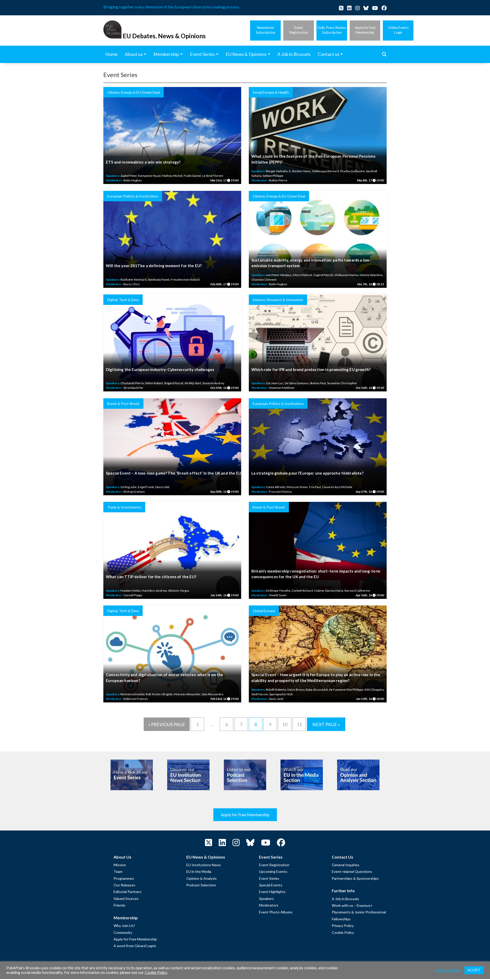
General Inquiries (345, 865)
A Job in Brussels (345, 899)
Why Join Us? (124, 925)
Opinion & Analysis (201, 878)
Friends (119, 905)
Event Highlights (272, 891)
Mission (120, 865)
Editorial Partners (128, 891)
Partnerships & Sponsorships (355, 878)
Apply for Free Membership (245, 814)
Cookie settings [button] (448, 970)
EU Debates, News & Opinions (164, 36)
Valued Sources (126, 898)
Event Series (269, 878)
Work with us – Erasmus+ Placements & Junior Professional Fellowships (359, 912)
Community (123, 932)
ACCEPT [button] (474, 970)
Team (118, 871)
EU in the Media (198, 871)
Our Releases (124, 885)
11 (299, 724)
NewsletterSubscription (265, 30)
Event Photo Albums (275, 912)
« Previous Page (166, 724)
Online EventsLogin (398, 30)
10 (284, 724)
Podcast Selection (201, 885)
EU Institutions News (203, 865)
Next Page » (326, 724)
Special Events (270, 885)
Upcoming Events (273, 871)
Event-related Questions (352, 871)
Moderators (268, 905)
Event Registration (274, 865)
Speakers (266, 898)
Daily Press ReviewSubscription (331, 30)
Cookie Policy (343, 932)
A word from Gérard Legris (135, 946)
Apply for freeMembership (365, 30)
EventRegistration (298, 30)
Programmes (124, 878)
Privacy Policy (343, 925)
